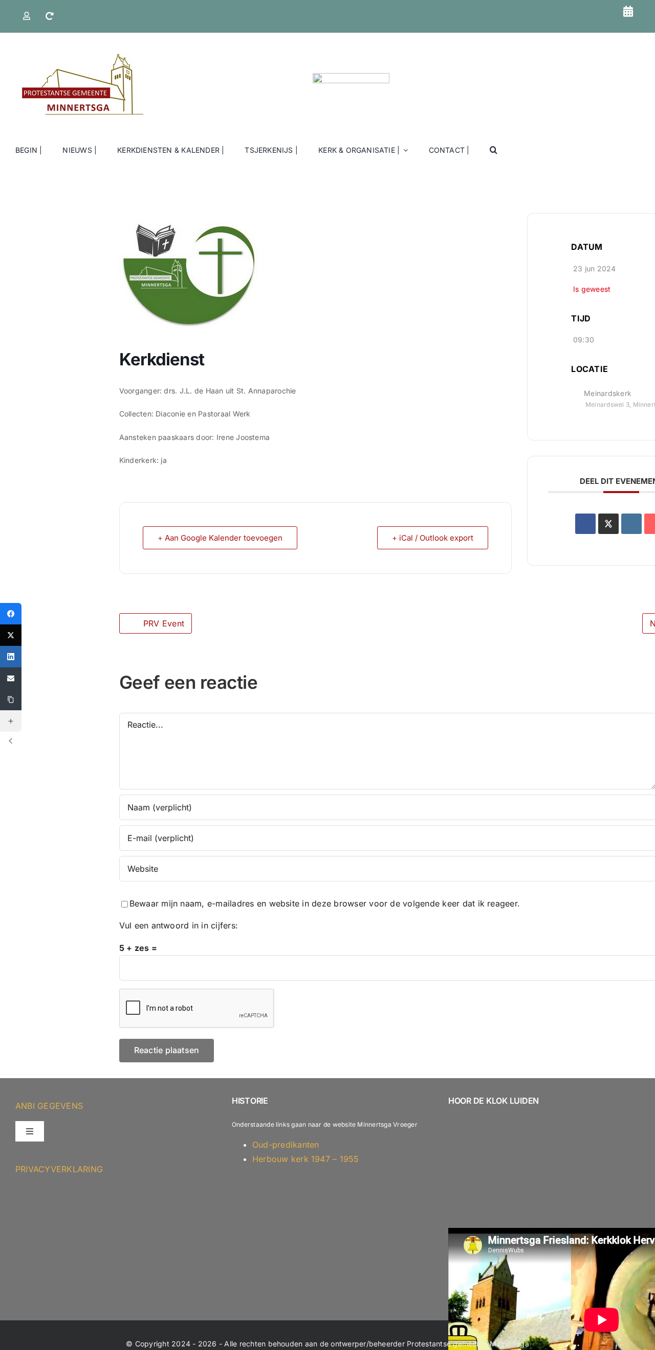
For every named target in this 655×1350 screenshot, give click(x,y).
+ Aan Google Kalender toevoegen (220, 538)
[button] (493, 150)
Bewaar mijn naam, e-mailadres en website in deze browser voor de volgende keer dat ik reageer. (324, 903)
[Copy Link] (10, 699)
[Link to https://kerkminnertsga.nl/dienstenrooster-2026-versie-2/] (628, 11)
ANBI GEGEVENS (49, 1106)
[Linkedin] (631, 524)
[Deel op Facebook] (585, 524)
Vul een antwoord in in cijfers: (178, 925)
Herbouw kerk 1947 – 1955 (305, 1159)
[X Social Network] (608, 524)
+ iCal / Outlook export (432, 538)
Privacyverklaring (59, 1169)
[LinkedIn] (10, 656)
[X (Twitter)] (10, 635)
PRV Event (163, 623)
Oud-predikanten (285, 1144)
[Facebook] (10, 613)
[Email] (10, 678)
